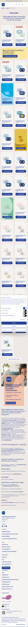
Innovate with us (7, 589)
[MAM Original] (7, 34)
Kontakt (4, 557)
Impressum (5, 575)
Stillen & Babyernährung (9, 538)
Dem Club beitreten (10, 402)
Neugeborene (6, 536)
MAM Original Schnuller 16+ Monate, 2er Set (6, 40)
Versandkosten (6, 562)
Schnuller (5, 544)
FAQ (3, 559)
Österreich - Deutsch (5, 601)
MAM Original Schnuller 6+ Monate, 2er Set (20, 98)
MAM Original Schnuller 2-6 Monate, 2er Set (21, 259)
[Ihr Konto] (19, 5)
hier (9, 16)
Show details (22, 319)
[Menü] (25, 5)
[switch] (25, 311)
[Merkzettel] (16, 4)
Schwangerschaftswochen (10, 534)
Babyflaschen (6, 546)
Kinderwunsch (6, 531)
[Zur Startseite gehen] (3, 4)
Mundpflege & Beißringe (9, 551)
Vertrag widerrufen (6, 567)
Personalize (14, 326)
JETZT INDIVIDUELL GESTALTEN (10, 56)
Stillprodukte (6, 549)
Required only (14, 329)
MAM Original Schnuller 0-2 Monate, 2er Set (21, 236)
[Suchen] (13, 5)
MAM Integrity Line (7, 586)
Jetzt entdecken (21, 148)
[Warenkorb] (22, 4)
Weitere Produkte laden (14, 359)
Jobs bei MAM (5, 584)
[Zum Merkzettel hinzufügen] (11, 27)
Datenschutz (5, 577)
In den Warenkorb (7, 44)
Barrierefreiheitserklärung (10, 579)
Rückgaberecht (6, 564)
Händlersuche (6, 582)
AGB (3, 572)
